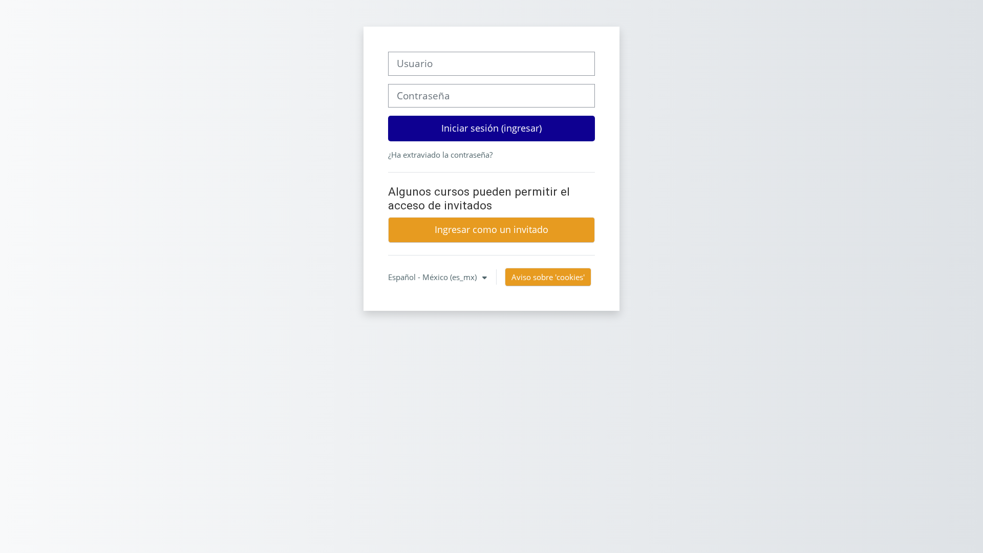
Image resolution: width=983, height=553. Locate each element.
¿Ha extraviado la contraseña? (440, 155)
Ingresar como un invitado (491, 229)
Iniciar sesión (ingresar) (491, 128)
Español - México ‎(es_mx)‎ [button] (433, 277)
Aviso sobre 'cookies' (548, 277)
